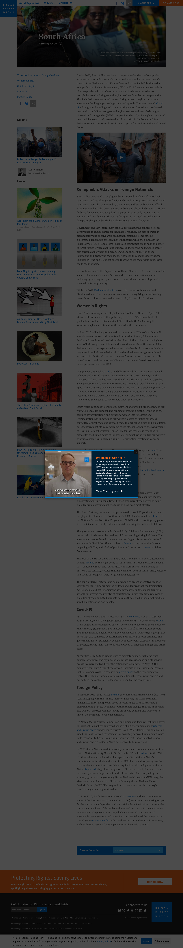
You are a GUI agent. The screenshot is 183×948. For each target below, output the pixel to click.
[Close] (136, 452)
